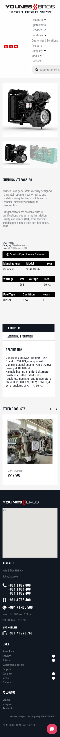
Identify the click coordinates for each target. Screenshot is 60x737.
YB (9, 248)
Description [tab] (14, 328)
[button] (39, 19)
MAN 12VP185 (15, 470)
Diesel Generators (20, 245)
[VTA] (30, 110)
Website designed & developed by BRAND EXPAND (32, 716)
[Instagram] (11, 46)
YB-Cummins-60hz (20, 248)
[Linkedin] (6, 46)
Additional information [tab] (20, 336)
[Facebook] (16, 46)
